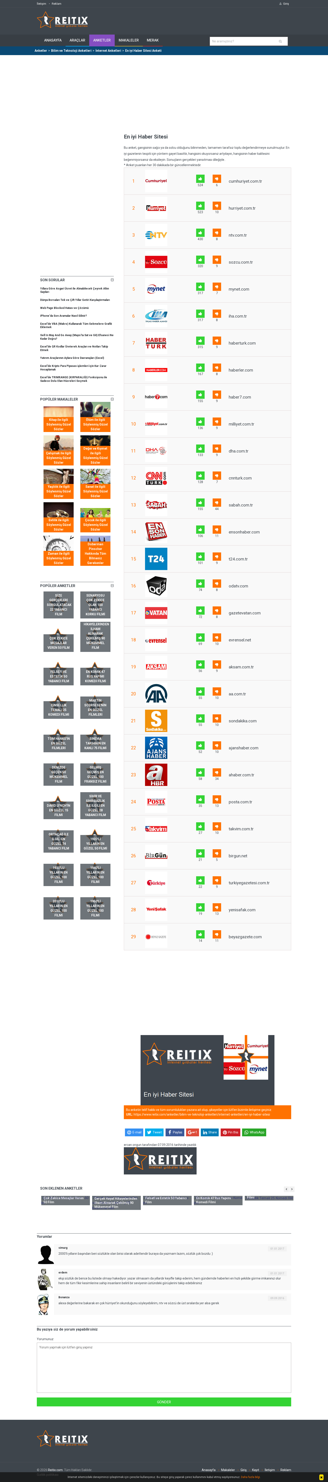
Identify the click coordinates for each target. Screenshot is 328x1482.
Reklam (56, 3)
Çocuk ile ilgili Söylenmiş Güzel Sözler (95, 524)
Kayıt (255, 1470)
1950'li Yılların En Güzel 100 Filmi (95, 908)
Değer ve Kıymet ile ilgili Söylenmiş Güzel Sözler (95, 455)
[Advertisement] (164, 89)
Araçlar (77, 40)
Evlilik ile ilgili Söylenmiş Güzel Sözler (58, 524)
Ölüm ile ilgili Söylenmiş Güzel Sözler (95, 424)
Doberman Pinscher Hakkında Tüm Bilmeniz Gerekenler (95, 553)
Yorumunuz (45, 1339)
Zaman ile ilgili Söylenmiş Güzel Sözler (58, 558)
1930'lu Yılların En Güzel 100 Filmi (59, 875)
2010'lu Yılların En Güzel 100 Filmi (59, 908)
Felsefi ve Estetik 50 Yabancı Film (58, 676)
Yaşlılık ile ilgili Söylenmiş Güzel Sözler (58, 491)
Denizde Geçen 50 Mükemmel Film (59, 774)
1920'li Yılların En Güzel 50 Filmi (95, 843)
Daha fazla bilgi (250, 1477)
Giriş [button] (286, 3)
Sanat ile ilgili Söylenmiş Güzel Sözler (95, 491)
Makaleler (129, 40)
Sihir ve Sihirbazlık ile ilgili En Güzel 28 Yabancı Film (95, 805)
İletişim (41, 3)
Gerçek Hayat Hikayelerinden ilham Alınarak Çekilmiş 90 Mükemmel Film (96, 633)
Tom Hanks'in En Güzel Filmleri (59, 743)
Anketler (102, 40)
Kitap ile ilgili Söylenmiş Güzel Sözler (58, 424)
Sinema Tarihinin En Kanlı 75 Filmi (95, 743)
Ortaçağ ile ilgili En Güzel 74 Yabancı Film (58, 841)
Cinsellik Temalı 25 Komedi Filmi (58, 709)
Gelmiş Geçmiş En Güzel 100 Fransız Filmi (95, 774)
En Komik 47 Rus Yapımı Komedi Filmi (95, 676)
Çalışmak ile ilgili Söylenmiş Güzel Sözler (58, 457)
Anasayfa (53, 40)
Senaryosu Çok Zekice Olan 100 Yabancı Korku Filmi (95, 605)
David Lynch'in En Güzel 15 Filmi (58, 810)
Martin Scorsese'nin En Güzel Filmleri (95, 707)
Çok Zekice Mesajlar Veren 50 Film (59, 643)
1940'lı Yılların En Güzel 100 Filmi (95, 875)
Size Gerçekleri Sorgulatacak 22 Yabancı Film (59, 605)
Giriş (244, 1470)
